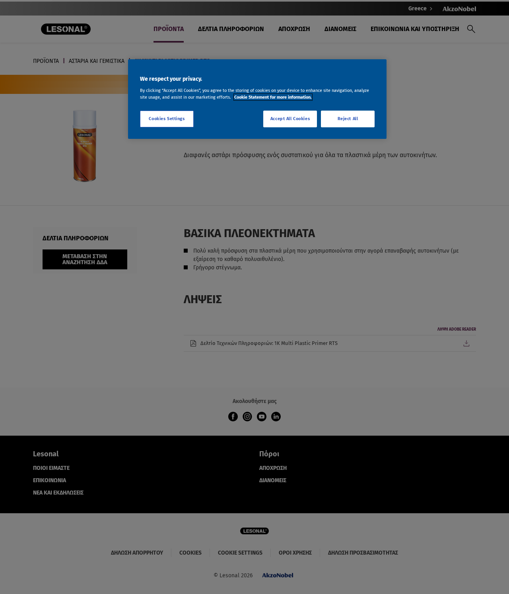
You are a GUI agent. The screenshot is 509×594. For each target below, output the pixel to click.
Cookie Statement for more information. (273, 97)
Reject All (348, 118)
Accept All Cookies (290, 118)
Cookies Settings (167, 118)
